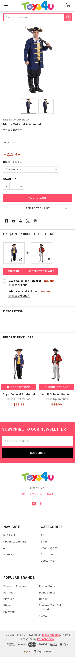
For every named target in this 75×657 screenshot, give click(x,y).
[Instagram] (34, 504)
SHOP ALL (9, 535)
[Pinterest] (35, 221)
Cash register (49, 548)
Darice (43, 599)
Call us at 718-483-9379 (37, 494)
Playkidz (8, 599)
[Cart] (69, 5)
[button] (37, 208)
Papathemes (45, 639)
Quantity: (10, 179)
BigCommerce (51, 634)
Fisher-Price (47, 586)
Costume (47, 554)
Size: (13, 162)
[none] (37, 60)
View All (43, 616)
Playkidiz (9, 605)
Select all (13, 271)
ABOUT (7, 548)
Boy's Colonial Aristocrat (24, 281)
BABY (44, 541)
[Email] (13, 221)
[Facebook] (6, 221)
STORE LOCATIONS (15, 541)
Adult (44, 535)
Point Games (47, 592)
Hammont (9, 592)
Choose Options (18, 285)
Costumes (47, 560)
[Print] (21, 221)
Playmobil (9, 611)
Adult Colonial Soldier (22, 291)
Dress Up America (14, 586)
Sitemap (8, 554)
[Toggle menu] (5, 5)
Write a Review (12, 129)
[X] (28, 221)
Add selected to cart (41, 271)
